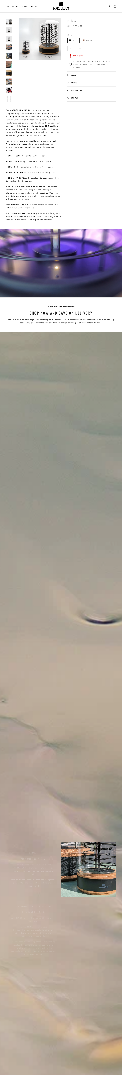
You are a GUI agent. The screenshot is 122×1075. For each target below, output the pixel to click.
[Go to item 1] (9, 21)
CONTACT (25, 6)
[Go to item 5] (9, 56)
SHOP (8, 6)
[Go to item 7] (9, 73)
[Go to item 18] (9, 98)
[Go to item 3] (9, 38)
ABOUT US (16, 6)
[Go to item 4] (9, 47)
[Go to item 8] (9, 81)
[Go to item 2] (9, 30)
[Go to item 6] (9, 64)
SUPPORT (34, 6)
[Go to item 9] (9, 90)
